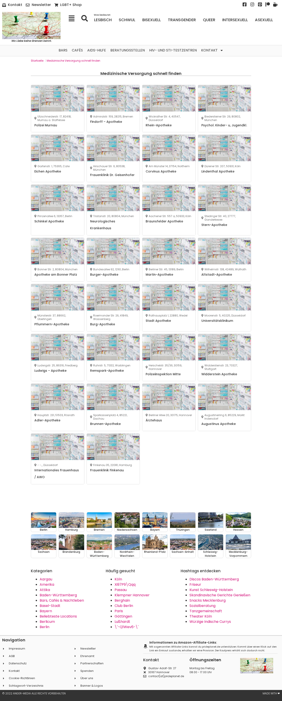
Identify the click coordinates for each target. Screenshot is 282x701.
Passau (121, 589)
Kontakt (209, 50)
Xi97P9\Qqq (125, 584)
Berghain (122, 600)
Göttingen (123, 616)
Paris (119, 611)
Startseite (37, 61)
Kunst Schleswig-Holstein (211, 589)
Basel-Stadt (50, 605)
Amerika (47, 584)
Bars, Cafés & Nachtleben (62, 600)
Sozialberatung (202, 605)
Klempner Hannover (132, 595)
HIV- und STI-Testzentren (173, 50)
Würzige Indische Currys (210, 621)
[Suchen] (86, 18)
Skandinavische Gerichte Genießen (219, 595)
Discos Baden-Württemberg (214, 579)
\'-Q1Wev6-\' (127, 626)
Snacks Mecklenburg (207, 600)
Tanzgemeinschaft (205, 611)
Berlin (44, 626)
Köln (118, 579)
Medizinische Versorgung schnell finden (73, 61)
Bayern (46, 611)
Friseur (195, 584)
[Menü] (73, 18)
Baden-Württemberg (58, 595)
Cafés (77, 50)
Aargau (46, 579)
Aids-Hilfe (96, 50)
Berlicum (47, 621)
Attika (45, 589)
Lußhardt (122, 621)
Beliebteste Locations (58, 616)
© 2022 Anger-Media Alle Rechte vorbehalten (34, 693)
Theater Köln (200, 616)
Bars (63, 50)
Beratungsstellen (127, 50)
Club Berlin (124, 605)
